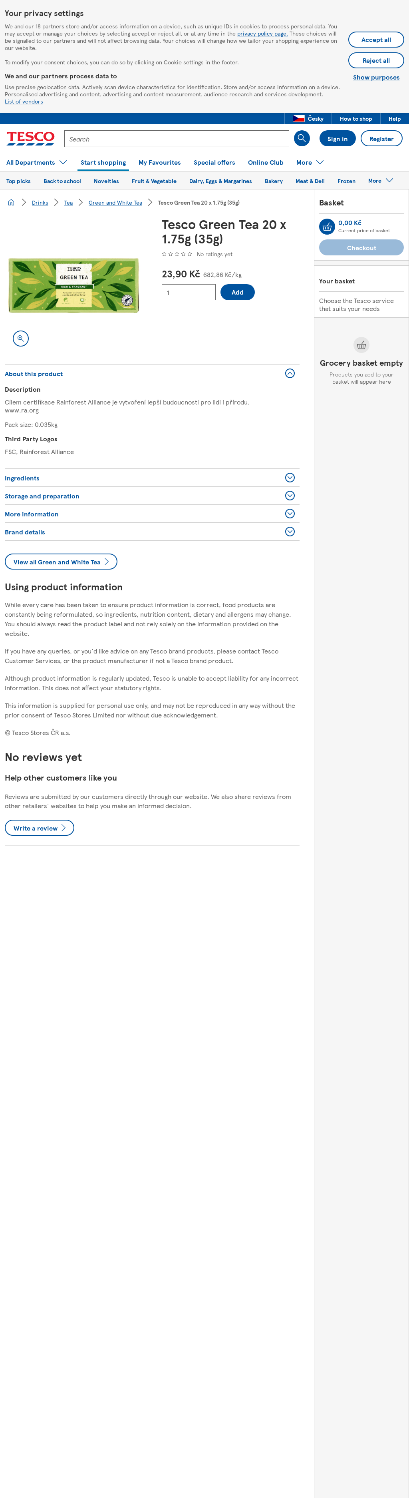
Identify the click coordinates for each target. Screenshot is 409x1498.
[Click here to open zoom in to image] (21, 339)
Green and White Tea (115, 202)
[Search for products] (302, 138)
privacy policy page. (262, 33)
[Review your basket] (327, 227)
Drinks (40, 202)
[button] (308, 118)
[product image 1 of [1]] (74, 286)
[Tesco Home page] (30, 138)
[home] (11, 202)
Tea (68, 202)
